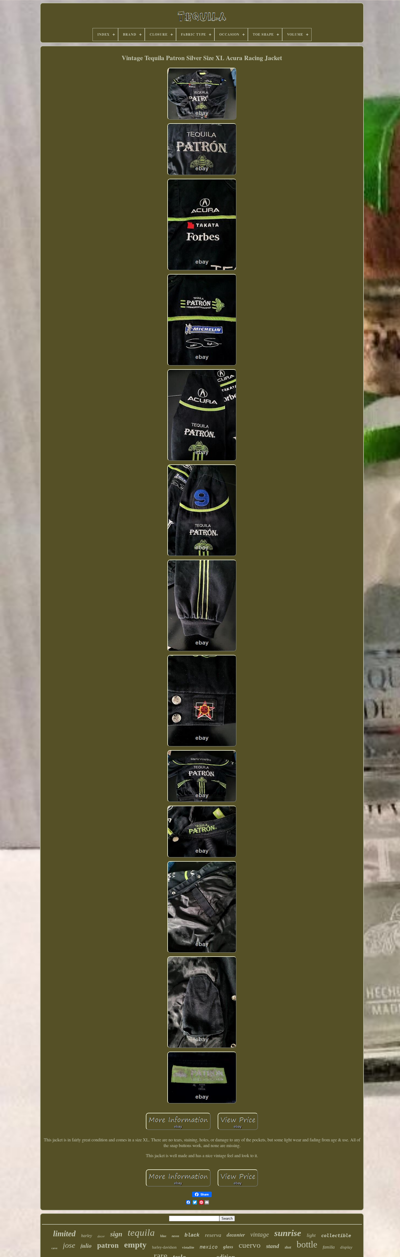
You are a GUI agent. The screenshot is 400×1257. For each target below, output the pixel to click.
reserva (213, 1235)
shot (288, 1247)
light (311, 1235)
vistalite (188, 1247)
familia (329, 1247)
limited (64, 1233)
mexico (209, 1247)
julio (86, 1245)
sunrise (287, 1233)
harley (86, 1235)
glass (228, 1246)
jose (69, 1245)
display (346, 1247)
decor (101, 1236)
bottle (307, 1244)
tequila (141, 1232)
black (191, 1235)
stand (272, 1246)
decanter (236, 1234)
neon (175, 1236)
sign (116, 1234)
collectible (336, 1235)
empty (135, 1244)
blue (163, 1236)
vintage (259, 1234)
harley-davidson (164, 1247)
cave (54, 1248)
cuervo (250, 1245)
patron (108, 1245)
